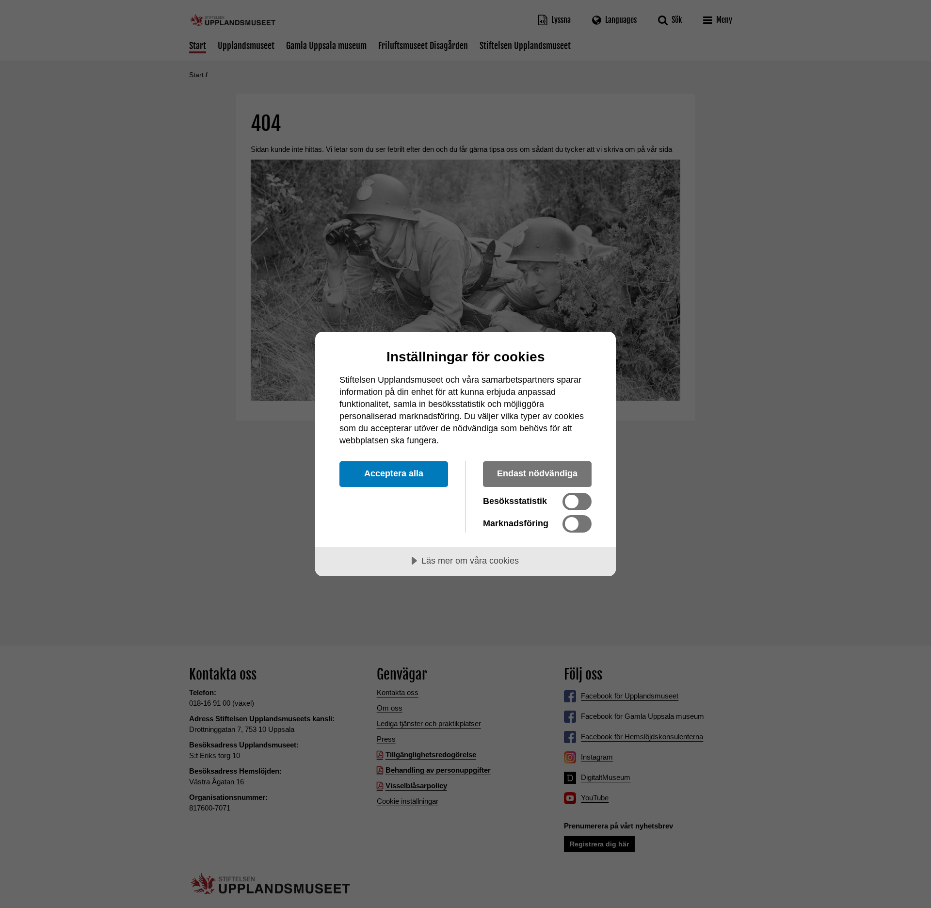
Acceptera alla (393, 473)
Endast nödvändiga (537, 473)
